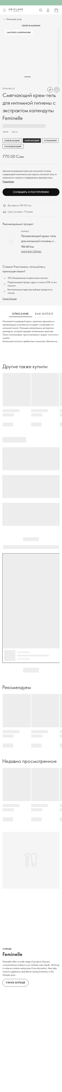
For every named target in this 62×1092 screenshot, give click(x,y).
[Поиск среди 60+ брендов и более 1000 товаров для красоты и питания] (40, 10)
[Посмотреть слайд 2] (34, 80)
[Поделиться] (50, 89)
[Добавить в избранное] (56, 89)
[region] (31, 56)
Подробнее (8, 181)
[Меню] (4, 10)
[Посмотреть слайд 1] (27, 80)
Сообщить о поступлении (31, 192)
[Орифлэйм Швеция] (16, 10)
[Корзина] (56, 10)
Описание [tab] (20, 313)
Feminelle (9, 88)
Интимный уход (13, 19)
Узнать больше (10, 298)
